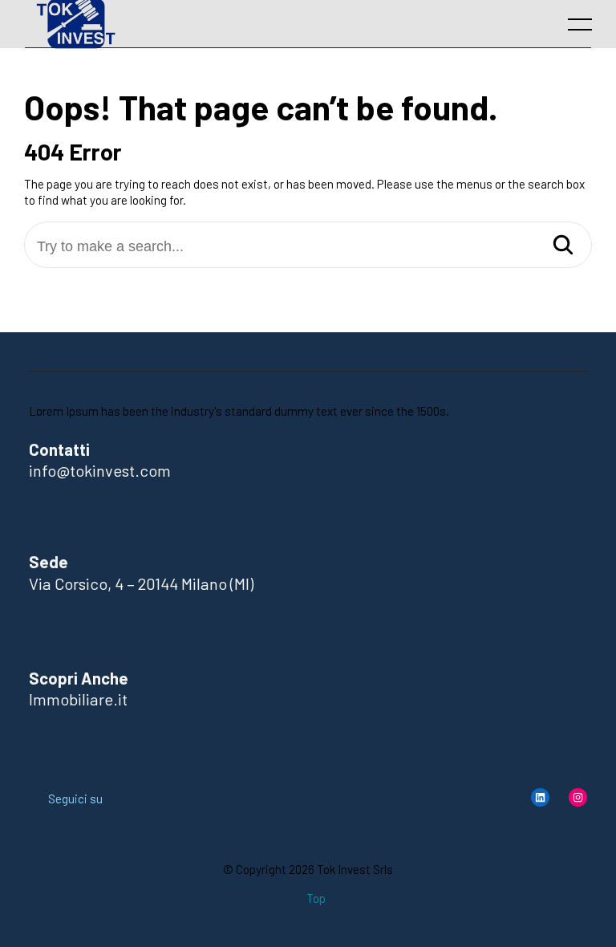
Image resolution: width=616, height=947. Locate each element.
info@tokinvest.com (100, 470)
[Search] (563, 246)
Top (316, 898)
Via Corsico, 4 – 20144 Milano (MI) (141, 583)
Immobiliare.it (78, 699)
